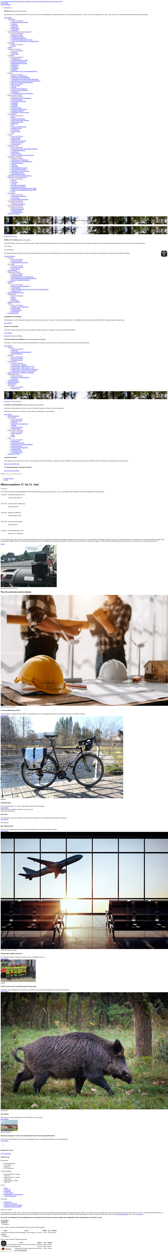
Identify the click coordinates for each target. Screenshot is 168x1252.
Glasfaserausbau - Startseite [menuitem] (18, 364)
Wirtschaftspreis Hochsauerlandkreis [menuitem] (21, 352)
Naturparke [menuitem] (14, 422)
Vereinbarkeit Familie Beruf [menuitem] (19, 196)
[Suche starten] (21, 474)
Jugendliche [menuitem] (14, 106)
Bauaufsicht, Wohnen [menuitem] (17, 35)
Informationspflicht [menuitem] (16, 210)
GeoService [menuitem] (14, 52)
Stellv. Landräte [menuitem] (15, 269)
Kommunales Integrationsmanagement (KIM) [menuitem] (23, 190)
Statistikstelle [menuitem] (11, 43)
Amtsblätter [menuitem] (11, 281)
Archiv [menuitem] (13, 191)
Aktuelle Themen (9, 478)
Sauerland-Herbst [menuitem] (16, 449)
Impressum (7, 1189)
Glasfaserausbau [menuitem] (12, 361)
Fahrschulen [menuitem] (14, 27)
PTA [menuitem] (12, 125)
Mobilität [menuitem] (10, 355)
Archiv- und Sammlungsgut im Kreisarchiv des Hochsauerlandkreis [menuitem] (29, 289)
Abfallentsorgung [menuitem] (16, 137)
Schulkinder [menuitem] (14, 104)
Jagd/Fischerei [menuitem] (15, 152)
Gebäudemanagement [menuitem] (17, 36)
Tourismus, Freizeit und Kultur (12, 1206)
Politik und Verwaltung (10, 1203)
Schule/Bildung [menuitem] (12, 114)
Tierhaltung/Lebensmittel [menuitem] (14, 156)
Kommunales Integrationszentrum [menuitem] (17, 177)
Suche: (2, 474)
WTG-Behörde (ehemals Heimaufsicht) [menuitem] (22, 93)
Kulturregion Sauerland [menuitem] (17, 443)
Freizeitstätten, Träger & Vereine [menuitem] (20, 112)
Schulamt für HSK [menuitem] (16, 128)
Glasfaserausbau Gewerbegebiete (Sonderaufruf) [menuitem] (24, 369)
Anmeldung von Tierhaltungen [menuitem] (19, 160)
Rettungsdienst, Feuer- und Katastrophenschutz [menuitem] (24, 71)
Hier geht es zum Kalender (11, 470)
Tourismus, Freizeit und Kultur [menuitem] (12, 401)
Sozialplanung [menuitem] (15, 92)
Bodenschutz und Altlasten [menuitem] (18, 141)
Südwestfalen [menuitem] (11, 385)
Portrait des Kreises (9, 256)
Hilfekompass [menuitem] (15, 65)
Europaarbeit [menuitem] (14, 350)
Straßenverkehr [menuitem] (15, 28)
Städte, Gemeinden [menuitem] (16, 433)
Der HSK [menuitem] (10, 258)
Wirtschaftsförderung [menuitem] (17, 353)
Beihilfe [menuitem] (10, 47)
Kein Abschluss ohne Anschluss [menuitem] (20, 120)
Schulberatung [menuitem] (15, 130)
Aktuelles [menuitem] (13, 183)
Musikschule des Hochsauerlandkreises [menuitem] (22, 444)
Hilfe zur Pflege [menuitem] (15, 85)
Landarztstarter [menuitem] (15, 68)
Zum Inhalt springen (45, 1)
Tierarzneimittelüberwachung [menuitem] (19, 168)
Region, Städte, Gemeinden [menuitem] (15, 430)
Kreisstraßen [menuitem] (14, 30)
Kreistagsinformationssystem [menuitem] (16, 292)
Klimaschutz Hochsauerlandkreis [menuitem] (20, 377)
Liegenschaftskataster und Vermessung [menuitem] (22, 39)
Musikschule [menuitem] (14, 123)
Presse (6, 1188)
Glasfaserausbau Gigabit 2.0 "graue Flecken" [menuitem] (23, 371)
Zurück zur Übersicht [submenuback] (17, 20)
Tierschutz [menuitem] (14, 164)
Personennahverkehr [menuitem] (16, 360)
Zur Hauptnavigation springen (21, 1)
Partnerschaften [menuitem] (12, 294)
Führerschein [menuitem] (14, 25)
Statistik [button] (3, 1234)
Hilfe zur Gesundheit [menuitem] (17, 84)
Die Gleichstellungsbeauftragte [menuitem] (19, 199)
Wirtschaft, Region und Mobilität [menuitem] (13, 336)
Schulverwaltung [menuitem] (16, 131)
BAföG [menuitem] (13, 117)
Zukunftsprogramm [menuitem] (13, 313)
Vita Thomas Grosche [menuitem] (17, 267)
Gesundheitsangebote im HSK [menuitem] (19, 60)
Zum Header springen (7, 1)
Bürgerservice (8, 1202)
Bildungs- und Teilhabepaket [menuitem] (19, 76)
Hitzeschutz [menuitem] (14, 379)
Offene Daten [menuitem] (15, 54)
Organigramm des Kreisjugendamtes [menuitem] (21, 98)
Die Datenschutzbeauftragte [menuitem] (15, 205)
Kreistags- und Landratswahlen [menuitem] (19, 307)
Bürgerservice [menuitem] (8, 7)
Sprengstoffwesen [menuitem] (16, 153)
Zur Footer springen (56, 1)
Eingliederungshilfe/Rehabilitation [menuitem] (20, 77)
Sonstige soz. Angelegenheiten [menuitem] (19, 90)
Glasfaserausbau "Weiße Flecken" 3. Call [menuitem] (22, 366)
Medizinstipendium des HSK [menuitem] (19, 63)
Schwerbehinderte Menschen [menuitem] (19, 88)
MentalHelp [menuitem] (14, 66)
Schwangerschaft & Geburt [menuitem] (18, 101)
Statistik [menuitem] (13, 46)
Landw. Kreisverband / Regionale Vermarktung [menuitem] (21, 372)
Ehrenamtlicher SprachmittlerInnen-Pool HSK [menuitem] (24, 188)
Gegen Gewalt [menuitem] (15, 198)
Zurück (3, 544)
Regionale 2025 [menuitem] (15, 388)
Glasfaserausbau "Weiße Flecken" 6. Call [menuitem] (22, 368)
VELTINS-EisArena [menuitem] (17, 427)
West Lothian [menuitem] (15, 300)
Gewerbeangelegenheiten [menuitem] (18, 150)
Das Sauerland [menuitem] (12, 417)
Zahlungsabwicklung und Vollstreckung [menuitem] (22, 276)
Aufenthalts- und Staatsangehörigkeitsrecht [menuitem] (19, 175)
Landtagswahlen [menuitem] (15, 308)
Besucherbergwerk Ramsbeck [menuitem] (19, 447)
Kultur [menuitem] (9, 438)
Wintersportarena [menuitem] (16, 428)
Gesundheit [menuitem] (11, 55)
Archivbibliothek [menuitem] (16, 288)
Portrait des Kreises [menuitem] (16, 261)
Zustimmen (5, 1224)
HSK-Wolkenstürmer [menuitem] (13, 416)
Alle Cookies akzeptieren (20, 1250)
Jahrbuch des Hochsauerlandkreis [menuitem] (20, 286)
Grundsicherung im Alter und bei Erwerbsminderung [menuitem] (25, 81)
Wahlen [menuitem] (10, 303)
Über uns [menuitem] (13, 180)
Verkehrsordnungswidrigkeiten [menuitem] (19, 22)
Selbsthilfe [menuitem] (14, 69)
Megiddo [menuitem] (13, 299)
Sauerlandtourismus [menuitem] (16, 420)
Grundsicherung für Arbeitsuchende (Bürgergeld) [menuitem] (24, 79)
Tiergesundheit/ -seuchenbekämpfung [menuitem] (21, 161)
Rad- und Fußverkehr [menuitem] (17, 358)
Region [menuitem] (13, 436)
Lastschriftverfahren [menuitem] (16, 275)
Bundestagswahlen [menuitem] (16, 310)
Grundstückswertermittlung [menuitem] (18, 38)
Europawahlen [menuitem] (15, 311)
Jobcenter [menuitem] (13, 87)
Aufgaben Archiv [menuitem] (16, 291)
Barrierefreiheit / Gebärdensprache (13, 1194)
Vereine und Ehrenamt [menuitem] (14, 213)
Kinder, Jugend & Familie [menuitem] (15, 95)
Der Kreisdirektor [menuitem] (12, 270)
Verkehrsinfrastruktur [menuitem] (13, 382)
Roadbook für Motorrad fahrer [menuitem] (19, 424)
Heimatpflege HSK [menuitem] (16, 450)
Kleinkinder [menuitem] (14, 103)
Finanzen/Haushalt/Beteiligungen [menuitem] (20, 280)
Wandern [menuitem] (13, 425)
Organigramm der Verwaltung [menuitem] (19, 262)
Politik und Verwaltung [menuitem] (10, 236)
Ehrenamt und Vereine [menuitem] (14, 454)
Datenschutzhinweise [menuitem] (17, 212)
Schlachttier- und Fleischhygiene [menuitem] (20, 171)
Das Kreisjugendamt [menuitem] (16, 100)
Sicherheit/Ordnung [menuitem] (13, 145)
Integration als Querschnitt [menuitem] (18, 185)
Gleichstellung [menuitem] (12, 193)
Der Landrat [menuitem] (11, 264)
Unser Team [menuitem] (14, 182)
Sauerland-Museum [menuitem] (16, 446)
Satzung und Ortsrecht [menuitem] (14, 302)
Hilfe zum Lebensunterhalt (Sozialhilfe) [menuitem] (22, 82)
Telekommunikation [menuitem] (13, 380)
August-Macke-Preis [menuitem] (17, 452)
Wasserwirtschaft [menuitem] (16, 144)
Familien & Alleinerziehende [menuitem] (19, 109)
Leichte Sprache (8, 1193)
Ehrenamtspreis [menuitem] (15, 441)
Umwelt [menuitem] (10, 134)
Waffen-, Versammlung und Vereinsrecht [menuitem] (22, 155)
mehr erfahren (8, 17)
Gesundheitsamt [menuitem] (15, 58)
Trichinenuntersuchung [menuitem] (17, 172)
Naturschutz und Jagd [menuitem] (17, 142)
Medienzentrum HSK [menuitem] (17, 122)
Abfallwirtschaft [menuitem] (15, 139)
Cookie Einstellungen (10, 1196)
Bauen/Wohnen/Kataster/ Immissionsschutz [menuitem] (20, 32)
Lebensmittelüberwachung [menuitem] (18, 169)
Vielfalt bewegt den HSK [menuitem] (18, 204)
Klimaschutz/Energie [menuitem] (13, 374)
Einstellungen (4, 1220)
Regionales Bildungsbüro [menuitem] (18, 119)
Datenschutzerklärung (122, 1214)
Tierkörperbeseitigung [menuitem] (17, 163)
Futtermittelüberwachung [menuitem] (18, 174)
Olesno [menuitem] (13, 297)
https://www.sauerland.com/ (12, 464)
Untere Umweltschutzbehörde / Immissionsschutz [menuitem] (24, 41)
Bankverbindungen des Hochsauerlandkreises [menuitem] (23, 278)
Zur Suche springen (34, 1)
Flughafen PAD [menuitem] (12, 383)
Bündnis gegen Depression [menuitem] (18, 62)
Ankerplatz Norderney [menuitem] (17, 111)
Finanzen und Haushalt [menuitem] (14, 272)
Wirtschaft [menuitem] (10, 347)
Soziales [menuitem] (10, 73)
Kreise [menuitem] (13, 435)
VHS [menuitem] (12, 133)
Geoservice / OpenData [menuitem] (14, 49)
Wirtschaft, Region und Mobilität (13, 1205)
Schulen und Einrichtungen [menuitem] (18, 126)
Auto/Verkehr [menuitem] (11, 19)
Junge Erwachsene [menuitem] (16, 107)
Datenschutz (7, 1191)
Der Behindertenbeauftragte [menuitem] (15, 201)
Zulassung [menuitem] (14, 24)
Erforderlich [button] (4, 1222)
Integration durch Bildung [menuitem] (18, 187)
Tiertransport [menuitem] (14, 166)
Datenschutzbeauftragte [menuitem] (17, 209)
